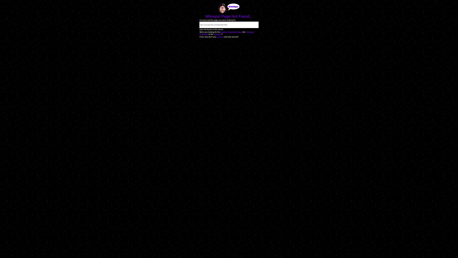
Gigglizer (217, 34)
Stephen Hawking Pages (231, 32)
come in (220, 37)
